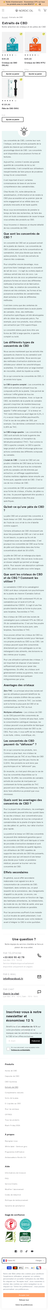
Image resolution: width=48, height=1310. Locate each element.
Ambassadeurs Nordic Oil (15, 1157)
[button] (3, 10)
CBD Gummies (11, 1082)
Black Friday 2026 (12, 1125)
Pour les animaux (12, 1109)
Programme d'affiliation (14, 1152)
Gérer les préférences (24, 1305)
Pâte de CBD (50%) (10, 108)
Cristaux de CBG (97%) (34, 62)
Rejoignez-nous (11, 1141)
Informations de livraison (15, 1173)
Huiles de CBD (11, 1071)
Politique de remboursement (16, 1200)
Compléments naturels (14, 1093)
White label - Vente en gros (16, 1146)
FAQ (6, 1178)
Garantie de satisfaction (15, 1206)
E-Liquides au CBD (13, 1103)
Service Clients (11, 1184)
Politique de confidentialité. (20, 1050)
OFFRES (8, 1114)
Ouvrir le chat (11, 993)
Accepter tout (24, 1295)
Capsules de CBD (12, 1076)
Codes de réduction (13, 1195)
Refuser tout (24, 1300)
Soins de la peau (11, 1098)
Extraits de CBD (11, 1087)
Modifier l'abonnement (14, 1189)
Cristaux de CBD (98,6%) (9, 63)
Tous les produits (12, 1120)
